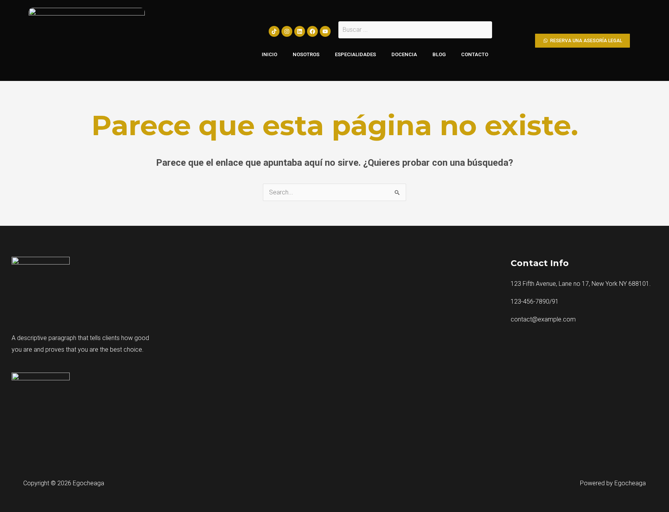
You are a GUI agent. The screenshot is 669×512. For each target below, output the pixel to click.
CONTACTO (474, 54)
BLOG (439, 54)
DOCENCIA (404, 54)
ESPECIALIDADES (355, 54)
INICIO (269, 54)
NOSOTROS (306, 54)
